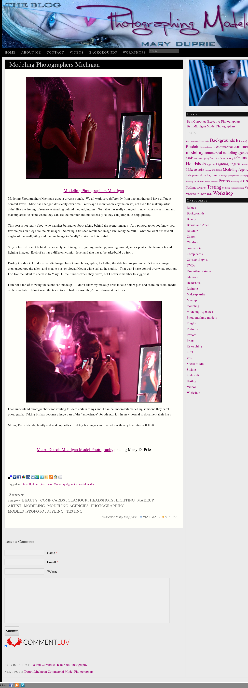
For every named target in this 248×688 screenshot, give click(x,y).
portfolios (199, 181)
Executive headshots (220, 158)
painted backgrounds (206, 175)
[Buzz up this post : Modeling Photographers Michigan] (24, 478)
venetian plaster (237, 187)
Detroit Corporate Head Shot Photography (59, 664)
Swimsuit (201, 187)
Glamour (77, 499)
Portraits (192, 329)
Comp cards (52, 499)
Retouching (235, 181)
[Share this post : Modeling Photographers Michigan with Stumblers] (37, 478)
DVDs (191, 265)
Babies (191, 207)
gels (234, 158)
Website (52, 571)
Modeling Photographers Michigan (94, 190)
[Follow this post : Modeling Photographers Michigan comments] (51, 478)
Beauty (30, 499)
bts (23, 484)
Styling (55, 511)
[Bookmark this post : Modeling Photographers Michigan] (55, 478)
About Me (31, 52)
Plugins (192, 323)
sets (189, 358)
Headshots (101, 499)
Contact (55, 52)
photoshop (189, 181)
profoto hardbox (211, 181)
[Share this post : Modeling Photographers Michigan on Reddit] (33, 478)
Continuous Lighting (201, 158)
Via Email (151, 517)
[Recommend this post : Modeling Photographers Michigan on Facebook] (19, 478)
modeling (34, 505)
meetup (208, 170)
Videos (77, 52)
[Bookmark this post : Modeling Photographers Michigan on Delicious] (10, 478)
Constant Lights (197, 259)
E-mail (52, 562)
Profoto (35, 511)
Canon (191, 236)
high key (211, 164)
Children (192, 242)
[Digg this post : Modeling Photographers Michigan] (14, 478)
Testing (74, 511)
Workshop (223, 193)
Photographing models (230, 175)
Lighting (125, 499)
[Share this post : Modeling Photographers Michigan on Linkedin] (28, 478)
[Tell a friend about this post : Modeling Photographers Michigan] (60, 478)
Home (10, 52)
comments (16, 495)
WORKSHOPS (134, 52)
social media (86, 484)
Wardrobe (191, 193)
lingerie (235, 163)
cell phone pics (35, 484)
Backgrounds (103, 52)
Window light (204, 193)
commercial (224, 146)
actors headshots (192, 141)
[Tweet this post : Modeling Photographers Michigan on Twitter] (42, 478)
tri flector (226, 187)
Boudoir (192, 146)
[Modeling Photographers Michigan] (94, 177)
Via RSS (170, 517)
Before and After (198, 225)
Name (52, 552)
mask (49, 484)
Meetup (192, 300)
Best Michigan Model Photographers (211, 126)
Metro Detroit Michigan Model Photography (75, 449)
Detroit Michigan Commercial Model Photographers (58, 671)
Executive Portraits (199, 271)
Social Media (195, 363)
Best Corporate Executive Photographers (213, 121)
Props (224, 180)
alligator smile (204, 141)
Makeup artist (195, 169)
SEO (242, 181)
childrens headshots (207, 147)
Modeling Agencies (65, 484)
